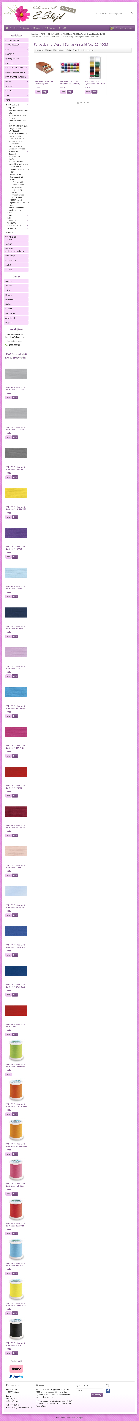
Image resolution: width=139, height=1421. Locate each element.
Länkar (8, 304)
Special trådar (14, 156)
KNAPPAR (9, 63)
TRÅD (7, 100)
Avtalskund (10, 318)
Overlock (12, 154)
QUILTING (9, 86)
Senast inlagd (88, 50)
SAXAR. (8, 265)
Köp (15, 397)
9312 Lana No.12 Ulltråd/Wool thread (17, 147)
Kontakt (62, 28)
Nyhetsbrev (50, 28)
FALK (9, 218)
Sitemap (8, 269)
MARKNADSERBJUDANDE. (15, 72)
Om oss (26, 28)
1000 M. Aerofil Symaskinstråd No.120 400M (19, 202)
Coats (9, 215)
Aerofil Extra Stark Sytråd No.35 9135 (16, 208)
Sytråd (11, 159)
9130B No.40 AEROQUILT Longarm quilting (18, 134)
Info (8, 397)
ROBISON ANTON (14, 225)
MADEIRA (11, 108)
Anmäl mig (97, 1394)
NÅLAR (8, 81)
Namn (49, 50)
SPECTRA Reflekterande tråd (19, 111)
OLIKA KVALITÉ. (12, 228)
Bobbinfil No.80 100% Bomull (17, 121)
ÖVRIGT (8, 244)
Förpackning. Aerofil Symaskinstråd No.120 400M (18, 194)
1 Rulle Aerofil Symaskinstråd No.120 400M (18, 184)
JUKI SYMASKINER (12, 40)
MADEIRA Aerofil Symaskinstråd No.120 (18, 162)
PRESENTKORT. (11, 260)
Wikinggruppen (77, 1417)
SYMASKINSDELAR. (12, 45)
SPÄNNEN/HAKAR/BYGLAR (16, 68)
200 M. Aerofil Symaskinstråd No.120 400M (19, 169)
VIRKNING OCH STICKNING (11, 238)
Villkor (15, 28)
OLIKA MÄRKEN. (12, 105)
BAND (7, 49)
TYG (7, 95)
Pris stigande (60, 50)
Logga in (8, 322)
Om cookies (10, 313)
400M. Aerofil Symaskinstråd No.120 (16, 177)
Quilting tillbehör (12, 58)
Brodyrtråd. (13, 151)
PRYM (9, 212)
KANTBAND (9, 54)
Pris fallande (74, 50)
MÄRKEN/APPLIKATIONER (15, 77)
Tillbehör (9, 232)
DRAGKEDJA (10, 256)
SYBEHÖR (9, 90)
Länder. (8, 281)
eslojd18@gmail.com (13, 341)
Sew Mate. (11, 220)
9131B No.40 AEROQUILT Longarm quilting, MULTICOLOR (18, 128)
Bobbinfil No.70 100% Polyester (17, 116)
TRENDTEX (11, 223)
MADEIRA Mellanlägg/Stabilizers (14, 249)
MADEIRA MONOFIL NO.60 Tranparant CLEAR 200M (16, 141)
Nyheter (36, 28)
